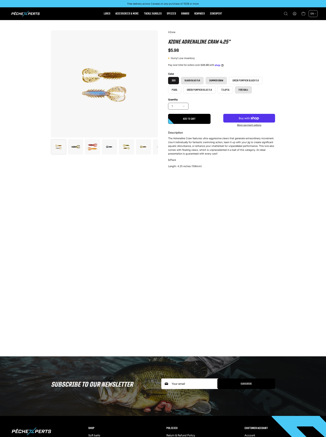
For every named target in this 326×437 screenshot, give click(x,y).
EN (312, 13)
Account (249, 435)
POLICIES (172, 428)
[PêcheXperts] (25, 14)
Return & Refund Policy (180, 435)
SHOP (91, 428)
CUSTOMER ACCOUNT (256, 428)
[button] (285, 13)
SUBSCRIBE (246, 383)
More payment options (249, 125)
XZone (171, 32)
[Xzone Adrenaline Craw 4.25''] (58, 147)
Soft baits (94, 435)
